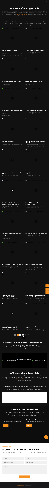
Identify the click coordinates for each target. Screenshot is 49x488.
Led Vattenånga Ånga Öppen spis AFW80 (36, 233)
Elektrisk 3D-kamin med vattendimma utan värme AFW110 (35, 203)
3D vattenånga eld (40, 399)
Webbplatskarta (28, 485)
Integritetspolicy (20, 485)
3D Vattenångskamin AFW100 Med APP (35, 110)
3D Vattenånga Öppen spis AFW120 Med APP (12, 111)
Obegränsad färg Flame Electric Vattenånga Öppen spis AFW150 (10, 203)
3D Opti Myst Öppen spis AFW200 (34, 81)
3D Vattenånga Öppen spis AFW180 (34, 50)
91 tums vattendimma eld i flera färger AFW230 (35, 142)
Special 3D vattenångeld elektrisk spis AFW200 (12, 172)
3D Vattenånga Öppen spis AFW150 (11, 81)
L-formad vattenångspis (8, 141)
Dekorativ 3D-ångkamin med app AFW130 (33, 265)
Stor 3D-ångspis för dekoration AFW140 (12, 264)
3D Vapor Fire (6, 400)
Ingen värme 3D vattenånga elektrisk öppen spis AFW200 (35, 296)
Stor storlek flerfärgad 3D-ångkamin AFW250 (34, 326)
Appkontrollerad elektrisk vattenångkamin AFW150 (8, 296)
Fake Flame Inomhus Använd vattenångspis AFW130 (9, 51)
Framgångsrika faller (8, 419)
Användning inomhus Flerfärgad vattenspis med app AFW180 (10, 326)
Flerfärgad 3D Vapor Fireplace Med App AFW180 (35, 172)
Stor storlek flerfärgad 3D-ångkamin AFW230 (11, 234)
